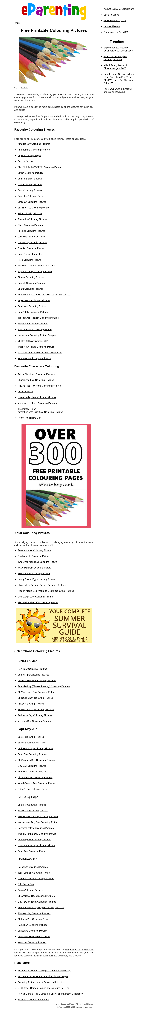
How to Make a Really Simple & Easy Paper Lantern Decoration (50, 994)
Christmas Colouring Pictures (33, 930)
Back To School (111, 14)
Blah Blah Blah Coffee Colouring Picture (38, 602)
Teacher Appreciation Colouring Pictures (38, 318)
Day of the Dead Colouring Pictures (36, 878)
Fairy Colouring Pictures (30, 213)
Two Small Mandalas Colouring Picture (37, 562)
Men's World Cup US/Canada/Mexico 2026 (40, 352)
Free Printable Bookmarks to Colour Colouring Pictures (46, 591)
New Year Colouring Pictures (32, 669)
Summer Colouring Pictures (32, 805)
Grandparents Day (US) (116, 32)
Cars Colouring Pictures (30, 184)
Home (57, 1004)
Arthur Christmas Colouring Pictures (36, 374)
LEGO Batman (25, 391)
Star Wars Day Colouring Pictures (35, 771)
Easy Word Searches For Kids (33, 999)
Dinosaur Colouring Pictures (32, 202)
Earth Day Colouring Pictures (32, 754)
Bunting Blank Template (30, 178)
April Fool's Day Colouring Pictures (35, 748)
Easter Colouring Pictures (31, 737)
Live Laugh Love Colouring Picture (35, 596)
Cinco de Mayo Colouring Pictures (35, 777)
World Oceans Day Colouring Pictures (37, 783)
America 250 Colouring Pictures (34, 144)
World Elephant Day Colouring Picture (37, 834)
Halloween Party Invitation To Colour (36, 265)
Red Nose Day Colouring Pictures (35, 715)
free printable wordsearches (79, 949)
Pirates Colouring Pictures (31, 277)
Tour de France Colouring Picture (35, 329)
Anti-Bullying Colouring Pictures (34, 149)
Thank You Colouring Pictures (33, 323)
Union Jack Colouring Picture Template (37, 335)
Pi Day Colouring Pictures (31, 703)
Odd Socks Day (26, 884)
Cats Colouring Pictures (30, 190)
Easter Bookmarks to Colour (32, 742)
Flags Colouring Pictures (30, 225)
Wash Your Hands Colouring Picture (36, 347)
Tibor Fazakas (24, 87)
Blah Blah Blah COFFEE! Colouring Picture (40, 167)
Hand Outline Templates (30, 254)
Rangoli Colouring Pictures (31, 283)
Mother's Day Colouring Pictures (34, 721)
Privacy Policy (81, 1004)
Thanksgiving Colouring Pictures (34, 913)
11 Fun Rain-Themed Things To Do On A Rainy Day (44, 970)
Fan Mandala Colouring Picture (33, 556)
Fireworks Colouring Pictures (32, 219)
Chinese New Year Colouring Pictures (37, 680)
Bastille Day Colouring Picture (33, 810)
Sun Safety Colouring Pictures (33, 312)
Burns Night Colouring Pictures (33, 674)
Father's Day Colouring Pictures (34, 789)
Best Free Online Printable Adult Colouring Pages (43, 976)
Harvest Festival (112, 26)
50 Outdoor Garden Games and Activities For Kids (43, 988)
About (72, 1004)
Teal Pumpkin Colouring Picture (34, 872)
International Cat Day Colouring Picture (38, 816)
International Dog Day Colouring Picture (38, 822)
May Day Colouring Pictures (32, 766)
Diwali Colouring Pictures (30, 890)
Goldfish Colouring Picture (31, 248)
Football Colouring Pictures (31, 231)
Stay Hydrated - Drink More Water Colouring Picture (44, 294)
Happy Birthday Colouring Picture (35, 271)
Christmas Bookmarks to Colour (34, 936)
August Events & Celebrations (119, 9)
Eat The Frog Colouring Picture (33, 207)
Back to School (25, 161)
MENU (17, 23)
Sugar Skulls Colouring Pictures (34, 300)
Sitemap (90, 1004)
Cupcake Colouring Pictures (32, 196)
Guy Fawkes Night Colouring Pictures (37, 901)
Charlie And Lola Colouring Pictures (36, 380)
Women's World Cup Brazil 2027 (34, 358)
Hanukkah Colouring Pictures (32, 925)
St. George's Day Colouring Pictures (36, 760)
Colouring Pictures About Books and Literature (41, 982)
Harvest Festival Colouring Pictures (36, 828)
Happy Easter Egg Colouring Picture (36, 579)
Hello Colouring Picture (29, 260)
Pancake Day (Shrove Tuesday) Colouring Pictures (44, 686)
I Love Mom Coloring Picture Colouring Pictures (42, 585)
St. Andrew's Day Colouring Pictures (36, 896)
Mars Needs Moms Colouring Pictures (37, 403)
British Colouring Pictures (30, 173)
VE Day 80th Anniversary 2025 (33, 341)
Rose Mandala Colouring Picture (34, 550)
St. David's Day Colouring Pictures (35, 698)
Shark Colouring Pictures (30, 289)
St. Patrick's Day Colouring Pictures (36, 709)
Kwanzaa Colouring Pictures (32, 942)
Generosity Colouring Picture (32, 242)
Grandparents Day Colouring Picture (36, 845)
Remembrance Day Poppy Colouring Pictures (41, 907)
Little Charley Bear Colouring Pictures (37, 397)
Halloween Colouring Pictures (33, 867)
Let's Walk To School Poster (32, 236)
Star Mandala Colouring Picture (34, 573)
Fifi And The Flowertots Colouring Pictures (39, 385)
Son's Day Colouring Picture (32, 851)
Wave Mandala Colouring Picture (34, 567)
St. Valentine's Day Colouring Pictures (37, 692)
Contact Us (65, 1004)
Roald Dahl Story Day (115, 20)
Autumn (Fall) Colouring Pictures (34, 839)
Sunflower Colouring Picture (32, 306)
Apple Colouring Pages (29, 155)
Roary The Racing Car (29, 417)
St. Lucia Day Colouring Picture (34, 919)
